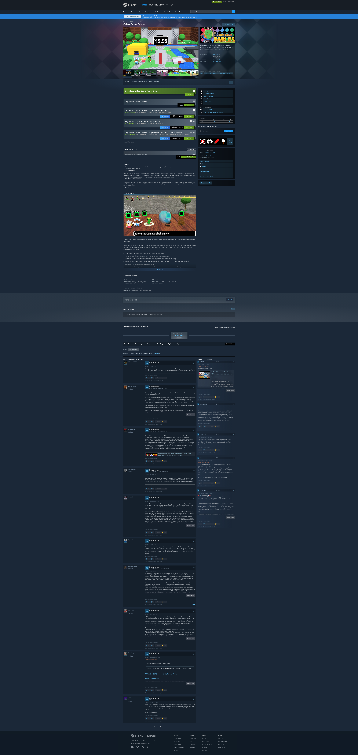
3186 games (131, 431)
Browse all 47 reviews (159, 727)
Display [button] (179, 344)
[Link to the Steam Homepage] (130, 6)
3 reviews (130, 541)
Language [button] (150, 344)
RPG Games (133, 22)
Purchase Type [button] (139, 344)
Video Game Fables (140, 112)
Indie (202, 73)
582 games (130, 612)
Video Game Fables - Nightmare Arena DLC (159, 112)
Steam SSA (177, 741)
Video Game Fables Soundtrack (155, 123)
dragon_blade (132, 386)
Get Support (221, 744)
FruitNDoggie (132, 653)
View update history (205, 169)
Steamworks (177, 744)
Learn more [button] (228, 131)
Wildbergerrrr (132, 469)
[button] (126, 12)
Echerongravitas (132, 566)
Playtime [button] (170, 344)
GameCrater (131, 170)
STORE (144, 5)
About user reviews (220, 327)
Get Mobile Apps (222, 741)
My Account (221, 747)
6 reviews (130, 570)
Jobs (191, 741)
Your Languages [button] (132, 349)
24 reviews (130, 613)
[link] (177, 116)
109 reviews (130, 432)
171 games (130, 699)
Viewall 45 (230, 141)
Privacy (204, 738)
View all (232, 308)
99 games (130, 471)
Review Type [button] (127, 344)
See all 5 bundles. (129, 142)
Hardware (192, 744)
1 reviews (130, 364)
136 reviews (130, 389)
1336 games (131, 388)
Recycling (192, 747)
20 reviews (130, 473)
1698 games (131, 654)
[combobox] (211, 11)
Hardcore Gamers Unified (134, 178)
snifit (129, 698)
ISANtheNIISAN (132, 362)
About (161, 5)
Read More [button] (190, 415)
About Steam (177, 738)
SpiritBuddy (131, 429)
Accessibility (205, 741)
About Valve (193, 738)
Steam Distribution (179, 747)
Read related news (205, 171)
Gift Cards (176, 750)
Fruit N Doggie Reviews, (166, 668)
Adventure (206, 152)
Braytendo (131, 610)
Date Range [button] (160, 344)
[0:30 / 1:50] (160, 48)
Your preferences (230, 327)
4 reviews (130, 701)
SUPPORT (169, 5)
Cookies (204, 747)
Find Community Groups (206, 176)
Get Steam (221, 738)
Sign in (126, 81)
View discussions (204, 174)
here (153, 314)
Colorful (228, 73)
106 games (130, 568)
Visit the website (204, 161)
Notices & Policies (207, 744)
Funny (210, 73)
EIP (128, 187)
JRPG (205, 73)
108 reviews (130, 499)
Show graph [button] (229, 343)
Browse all (191, 149)
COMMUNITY (153, 5)
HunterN (130, 497)
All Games (125, 22)
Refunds (204, 750)
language (230, 1)
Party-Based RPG (221, 73)
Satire (214, 73)
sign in (224, 1)
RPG (214, 152)
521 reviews (130, 656)
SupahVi (130, 540)
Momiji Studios (217, 60)
